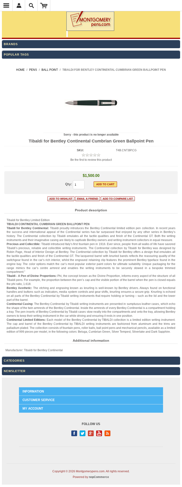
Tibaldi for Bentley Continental (43, 350)
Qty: (68, 184)
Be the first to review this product (91, 159)
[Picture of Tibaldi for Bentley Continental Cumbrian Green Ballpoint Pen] (91, 128)
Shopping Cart (44, 5)
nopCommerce (99, 477)
